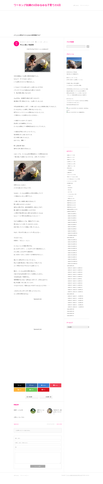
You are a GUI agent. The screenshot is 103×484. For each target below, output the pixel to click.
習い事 (69, 187)
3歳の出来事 (69, 309)
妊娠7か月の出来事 (71, 226)
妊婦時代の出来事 (70, 211)
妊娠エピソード (70, 155)
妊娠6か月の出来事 (71, 224)
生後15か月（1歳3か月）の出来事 (74, 274)
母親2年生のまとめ (70, 202)
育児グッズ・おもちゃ (71, 176)
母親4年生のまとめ (70, 207)
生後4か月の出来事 (71, 248)
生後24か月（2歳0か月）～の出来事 (74, 296)
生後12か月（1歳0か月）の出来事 (74, 267)
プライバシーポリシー (84, 5)
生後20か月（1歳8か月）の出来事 (74, 285)
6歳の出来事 (69, 315)
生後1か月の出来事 (71, 241)
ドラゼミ (69, 196)
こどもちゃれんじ (71, 194)
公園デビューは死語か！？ (40, 411)
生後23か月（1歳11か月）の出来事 (74, 291)
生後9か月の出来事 (71, 259)
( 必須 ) (17, 438)
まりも (46, 41)
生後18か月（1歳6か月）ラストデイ (57, 411)
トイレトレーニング (71, 181)
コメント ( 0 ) (59, 424)
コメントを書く (40, 41)
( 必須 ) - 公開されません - (21, 442)
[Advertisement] (51, 22)
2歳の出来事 (69, 293)
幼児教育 (69, 183)
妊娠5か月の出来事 (71, 222)
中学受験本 (70, 170)
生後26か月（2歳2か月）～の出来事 (74, 298)
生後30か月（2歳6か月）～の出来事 (74, 302)
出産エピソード (70, 157)
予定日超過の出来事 (71, 235)
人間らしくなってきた (19, 417)
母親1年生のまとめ (70, 200)
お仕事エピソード (70, 161)
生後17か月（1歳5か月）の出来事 (74, 278)
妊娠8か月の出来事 (71, 228)
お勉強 (68, 172)
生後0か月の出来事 (71, 239)
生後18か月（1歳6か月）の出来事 (27, 41)
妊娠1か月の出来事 (71, 213)
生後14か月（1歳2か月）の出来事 (74, 272)
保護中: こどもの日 (18, 410)
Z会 (68, 189)
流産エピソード (70, 159)
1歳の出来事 (69, 265)
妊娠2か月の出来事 (71, 215)
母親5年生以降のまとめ (71, 209)
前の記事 (30, 396)
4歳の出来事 (69, 311)
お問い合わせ (76, 5)
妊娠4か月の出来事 (71, 220)
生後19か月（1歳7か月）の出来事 (74, 283)
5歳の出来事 (69, 313)
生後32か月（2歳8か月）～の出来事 (74, 304)
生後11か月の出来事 (71, 263)
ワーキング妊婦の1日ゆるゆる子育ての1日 (37, 5)
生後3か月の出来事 (71, 246)
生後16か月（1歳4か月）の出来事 (74, 276)
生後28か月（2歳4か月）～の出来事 (74, 300)
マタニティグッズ (70, 174)
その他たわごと (70, 163)
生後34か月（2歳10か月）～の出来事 (75, 306)
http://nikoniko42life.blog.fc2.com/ (73, 104)
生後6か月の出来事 (71, 252)
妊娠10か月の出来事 (71, 233)
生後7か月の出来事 (71, 254)
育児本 (68, 168)
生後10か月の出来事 (71, 261)
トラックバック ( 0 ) (50, 424)
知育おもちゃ (70, 198)
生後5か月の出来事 (71, 250)
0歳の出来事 (69, 237)
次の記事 (47, 396)
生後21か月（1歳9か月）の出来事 (74, 287)
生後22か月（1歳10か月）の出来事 (74, 289)
